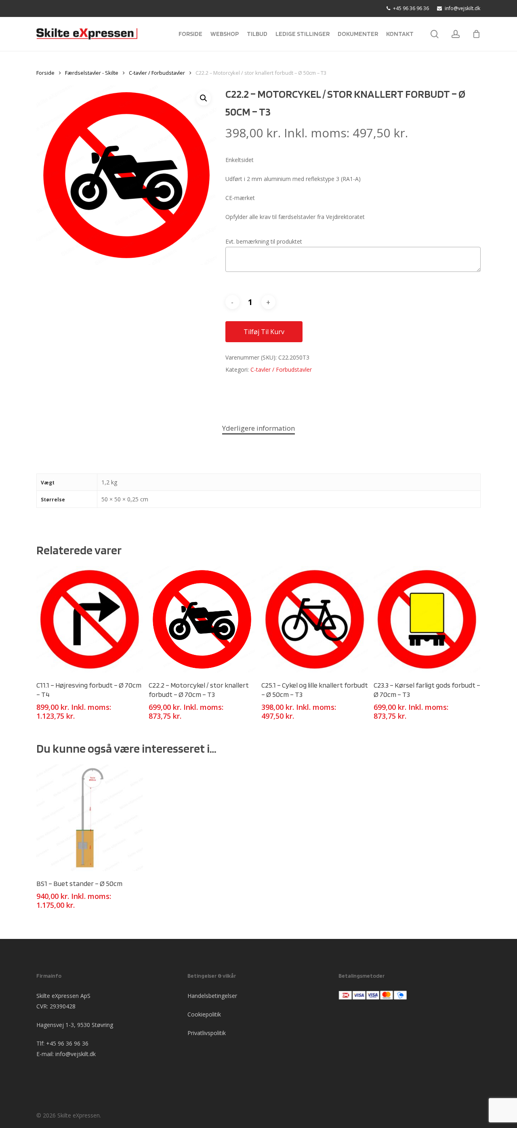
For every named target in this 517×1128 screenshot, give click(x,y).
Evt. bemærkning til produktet (263, 241)
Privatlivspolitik (206, 1033)
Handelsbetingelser (212, 996)
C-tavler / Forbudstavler (157, 72)
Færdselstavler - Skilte (91, 72)
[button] (203, 98)
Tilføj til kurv (264, 331)
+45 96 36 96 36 (67, 1043)
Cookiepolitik (204, 1014)
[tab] (258, 428)
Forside (45, 72)
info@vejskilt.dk (75, 1054)
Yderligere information (258, 428)
